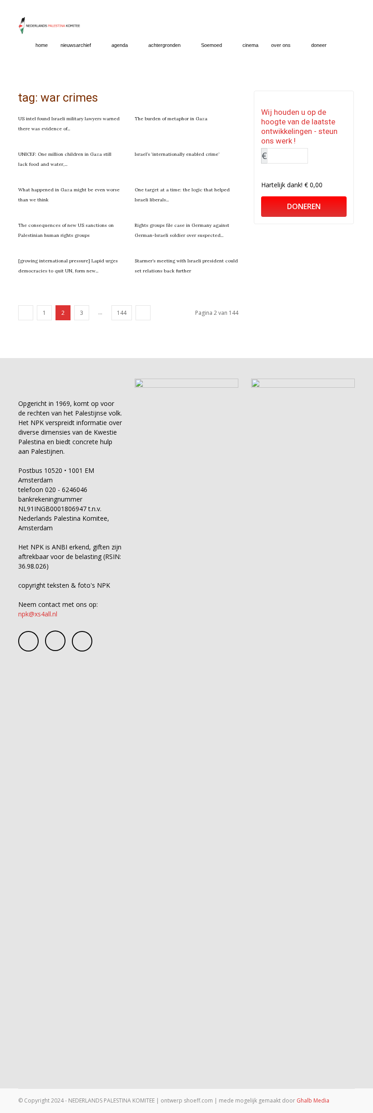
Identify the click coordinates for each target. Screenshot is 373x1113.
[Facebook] (28, 641)
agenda (119, 45)
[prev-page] (25, 312)
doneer (319, 45)
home (41, 45)
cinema (250, 45)
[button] (344, 45)
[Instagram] (55, 641)
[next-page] (143, 312)
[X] (82, 641)
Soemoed (211, 45)
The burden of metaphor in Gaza (171, 119)
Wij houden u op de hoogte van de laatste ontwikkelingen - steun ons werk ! (299, 126)
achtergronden (164, 45)
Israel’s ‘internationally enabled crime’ (177, 154)
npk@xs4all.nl (37, 614)
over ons (281, 45)
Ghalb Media (313, 1100)
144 (121, 313)
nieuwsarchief (75, 45)
